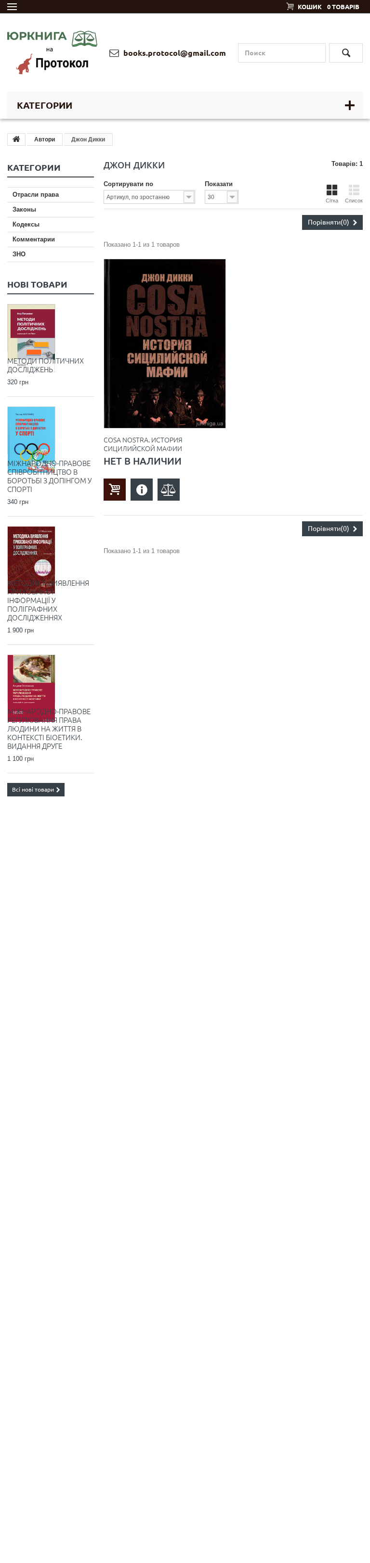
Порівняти (328, 222)
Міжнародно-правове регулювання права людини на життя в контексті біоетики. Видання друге (49, 728)
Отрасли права (36, 194)
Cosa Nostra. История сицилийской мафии (143, 444)
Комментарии (34, 239)
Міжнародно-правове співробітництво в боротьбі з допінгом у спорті (49, 476)
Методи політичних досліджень (45, 365)
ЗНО (19, 254)
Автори (44, 139)
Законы (24, 209)
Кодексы (26, 224)
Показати (219, 184)
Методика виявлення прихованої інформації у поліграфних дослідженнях (48, 600)
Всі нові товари (33, 789)
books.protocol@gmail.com (173, 53)
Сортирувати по (128, 184)
